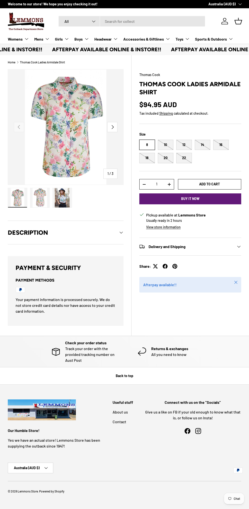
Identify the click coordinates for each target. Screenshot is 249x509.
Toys (179, 39)
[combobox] (132, 21)
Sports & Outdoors (211, 39)
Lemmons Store (28, 491)
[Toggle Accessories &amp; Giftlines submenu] (168, 39)
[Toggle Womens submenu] (26, 39)
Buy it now (190, 199)
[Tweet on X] (155, 266)
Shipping (166, 113)
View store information (163, 227)
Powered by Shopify (51, 491)
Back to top (124, 376)
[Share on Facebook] (165, 266)
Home (11, 62)
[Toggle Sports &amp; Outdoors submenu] (231, 39)
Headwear (103, 39)
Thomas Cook (149, 75)
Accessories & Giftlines (143, 39)
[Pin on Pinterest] (175, 266)
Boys (78, 39)
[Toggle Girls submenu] (67, 39)
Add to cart (209, 184)
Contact (119, 421)
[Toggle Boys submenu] (86, 39)
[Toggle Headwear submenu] (115, 39)
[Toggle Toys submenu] (187, 39)
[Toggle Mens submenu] (47, 39)
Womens (15, 39)
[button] (238, 21)
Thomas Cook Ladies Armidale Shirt (42, 62)
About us (120, 412)
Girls (59, 39)
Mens (38, 39)
